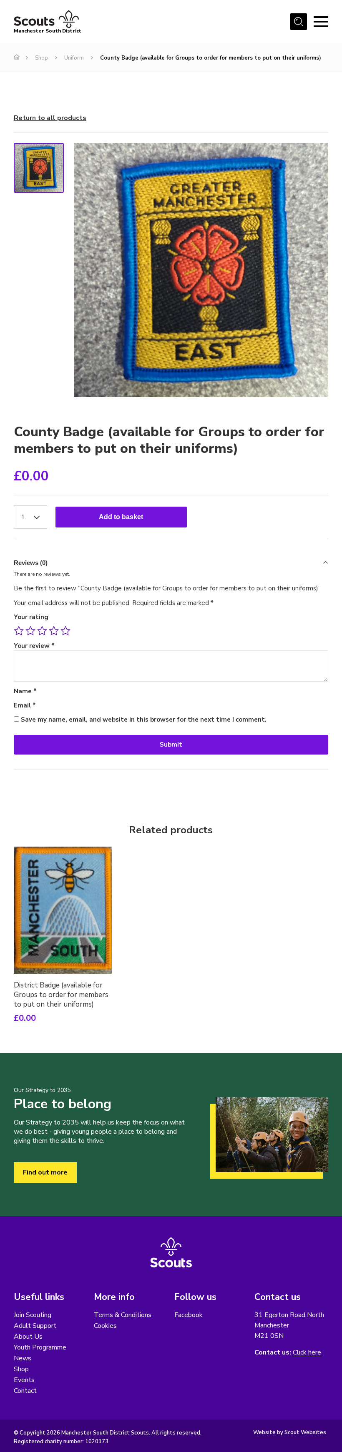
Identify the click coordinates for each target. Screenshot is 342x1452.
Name (25, 691)
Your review (34, 646)
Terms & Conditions (122, 1315)
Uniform (74, 58)
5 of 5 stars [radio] (65, 631)
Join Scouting (32, 1315)
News (22, 1358)
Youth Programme (40, 1347)
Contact (25, 1390)
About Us (28, 1336)
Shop (41, 58)
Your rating (31, 617)
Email (25, 705)
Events (24, 1380)
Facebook (188, 1315)
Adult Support (35, 1325)
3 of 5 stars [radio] (42, 631)
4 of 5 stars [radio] (54, 631)
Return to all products (50, 117)
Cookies (105, 1325)
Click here (307, 1352)
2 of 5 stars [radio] (30, 631)
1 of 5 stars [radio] (19, 631)
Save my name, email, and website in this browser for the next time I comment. (144, 719)
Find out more (45, 1172)
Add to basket (121, 516)
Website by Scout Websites (289, 1432)
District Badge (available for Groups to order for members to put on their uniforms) (61, 994)
